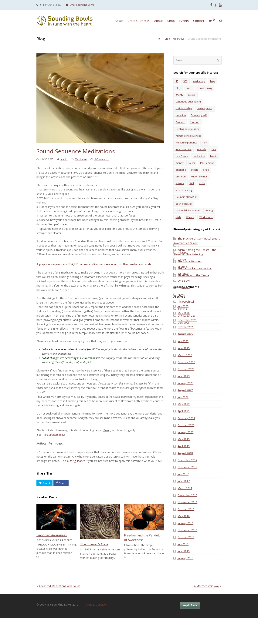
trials (178, 217)
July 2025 (183, 341)
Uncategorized (186, 315)
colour (191, 94)
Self (191, 183)
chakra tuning (204, 88)
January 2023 (185, 383)
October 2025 (186, 327)
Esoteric (180, 122)
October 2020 (186, 425)
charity (179, 94)
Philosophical (186, 301)
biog (212, 81)
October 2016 (186, 509)
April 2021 (184, 411)
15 (177, 81)
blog (178, 88)
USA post (183, 322)
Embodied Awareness (51, 535)
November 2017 (187, 467)
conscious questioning (188, 101)
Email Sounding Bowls (82, 4)
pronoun (181, 176)
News (191, 163)
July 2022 (183, 397)
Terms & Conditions (96, 604)
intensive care (184, 149)
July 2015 (183, 544)
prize (206, 169)
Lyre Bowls (182, 156)
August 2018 (185, 453)
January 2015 (185, 558)
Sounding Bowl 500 (186, 197)
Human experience (186, 142)
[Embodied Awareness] (56, 517)
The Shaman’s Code (94, 544)
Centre (182, 259)
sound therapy (184, 203)
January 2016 (185, 523)
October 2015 (186, 537)
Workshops (206, 217)
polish (194, 169)
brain (189, 88)
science (180, 183)
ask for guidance (75, 461)
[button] (44, 483)
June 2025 (184, 348)
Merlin (213, 156)
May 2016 (184, 516)
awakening (199, 81)
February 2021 (186, 418)
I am (204, 142)
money (179, 163)
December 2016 (187, 495)
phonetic (181, 169)
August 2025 (185, 334)
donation (181, 115)
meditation (199, 156)
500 (185, 81)
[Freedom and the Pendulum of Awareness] (144, 517)
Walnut (190, 217)
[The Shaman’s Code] (100, 521)
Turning (182, 308)
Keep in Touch (190, 605)
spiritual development (188, 210)
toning (209, 210)
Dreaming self (199, 115)
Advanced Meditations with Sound (59, 586)
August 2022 (185, 390)
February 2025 (186, 362)
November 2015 (187, 530)
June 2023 (184, 376)
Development (204, 108)
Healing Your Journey (187, 129)
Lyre (214, 149)
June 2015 (184, 551)
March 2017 (185, 488)
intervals (201, 149)
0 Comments (101, 159)
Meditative (81, 159)
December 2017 (187, 460)
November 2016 (187, 502)
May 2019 (184, 439)
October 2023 (186, 369)
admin (63, 159)
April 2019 (184, 446)
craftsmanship (184, 108)
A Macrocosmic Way (206, 586)
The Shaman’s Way (53, 434)
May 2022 (184, 404)
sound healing (184, 190)
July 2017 (183, 474)
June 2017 (184, 481)
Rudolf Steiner (199, 176)
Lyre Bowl (184, 280)
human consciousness (188, 135)
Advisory (183, 252)
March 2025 (185, 355)
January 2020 (185, 432)
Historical (183, 273)
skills (202, 183)
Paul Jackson (207, 163)
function (194, 122)
